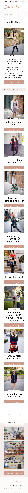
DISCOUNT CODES (14, 1)
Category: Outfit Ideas (14, 89)
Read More (10, 82)
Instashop (24, 1)
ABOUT (6, 485)
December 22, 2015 (14, 55)
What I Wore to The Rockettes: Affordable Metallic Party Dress (14, 61)
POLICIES (15, 485)
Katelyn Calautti (20, 488)
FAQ (10, 485)
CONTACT (21, 485)
